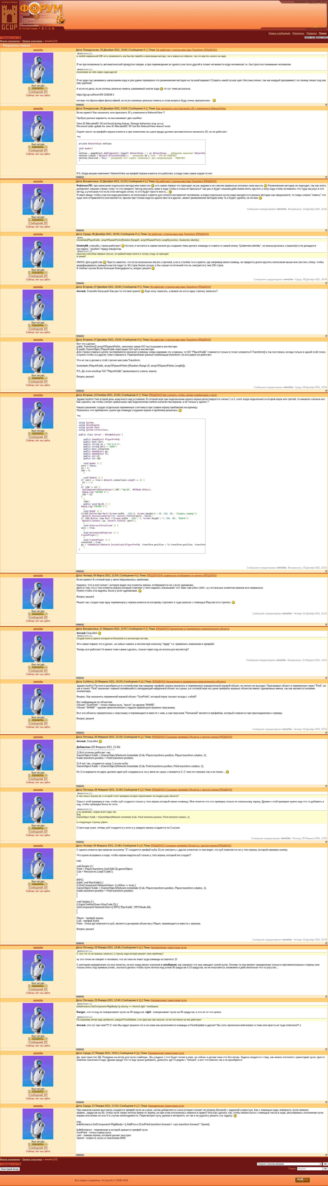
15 (140, 1000)
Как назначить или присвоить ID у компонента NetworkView (191, 108)
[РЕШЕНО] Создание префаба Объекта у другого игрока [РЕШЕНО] (192, 737)
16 (137, 1053)
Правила (311, 33)
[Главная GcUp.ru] (10, 29)
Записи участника (32, 41)
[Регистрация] (30, 29)
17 (137, 1105)
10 (141, 681)
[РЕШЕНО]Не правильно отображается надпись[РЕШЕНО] (182, 575)
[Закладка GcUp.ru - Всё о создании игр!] (46, 29)
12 (141, 789)
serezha (38, 50)
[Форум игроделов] (20, 29)
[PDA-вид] (49, 29)
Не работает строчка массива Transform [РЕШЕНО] (186, 50)
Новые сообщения (279, 33)
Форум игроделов (10, 41)
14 (140, 947)
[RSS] (53, 29)
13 (140, 845)
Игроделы (298, 33)
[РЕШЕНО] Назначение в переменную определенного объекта (192, 628)
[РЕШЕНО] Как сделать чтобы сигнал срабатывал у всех (183, 395)
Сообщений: (38, 92)
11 (141, 737)
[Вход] (39, 29)
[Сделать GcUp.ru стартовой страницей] (42, 29)
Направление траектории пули (169, 947)
